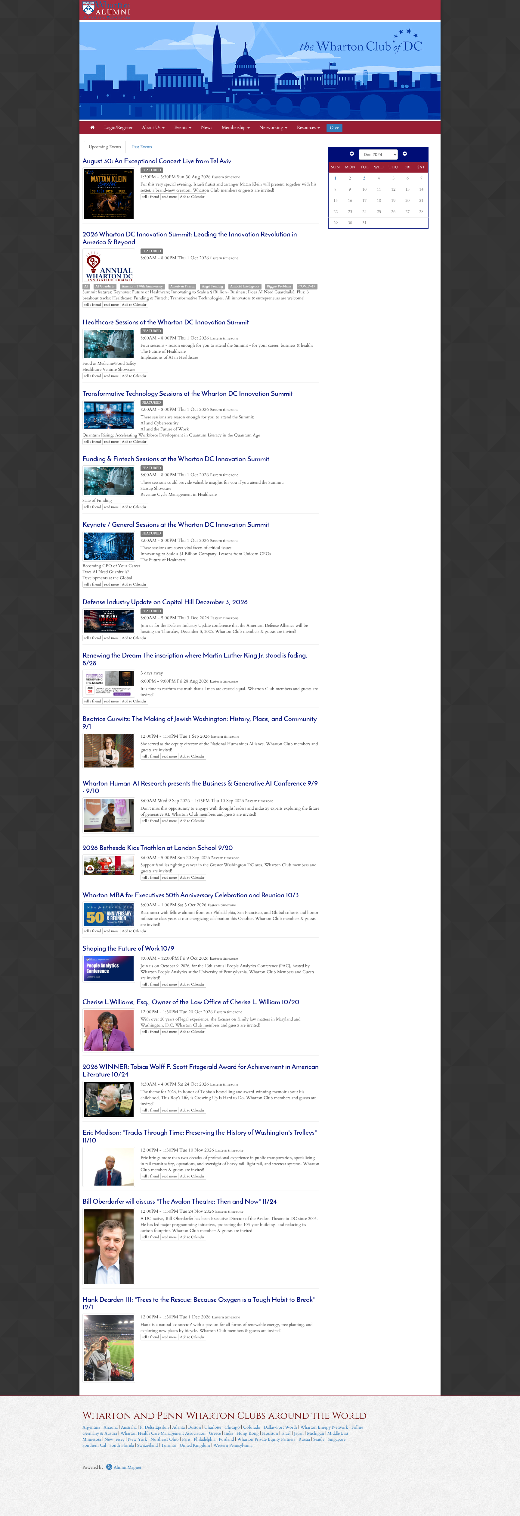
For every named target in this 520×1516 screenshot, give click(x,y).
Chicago (232, 1427)
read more (169, 196)
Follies (357, 1427)
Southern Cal (94, 1445)
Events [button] (181, 127)
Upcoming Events (105, 147)
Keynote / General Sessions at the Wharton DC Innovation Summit (175, 525)
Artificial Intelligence (244, 286)
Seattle (318, 1439)
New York (137, 1439)
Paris (186, 1439)
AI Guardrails (105, 286)
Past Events (142, 147)
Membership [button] (234, 127)
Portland (226, 1439)
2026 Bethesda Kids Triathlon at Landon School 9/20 (157, 848)
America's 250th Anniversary (142, 286)
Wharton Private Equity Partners (266, 1439)
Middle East (337, 1433)
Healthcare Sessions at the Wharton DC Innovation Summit (165, 322)
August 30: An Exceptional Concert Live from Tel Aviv (156, 161)
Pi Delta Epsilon (154, 1427)
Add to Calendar (192, 196)
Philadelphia (204, 1439)
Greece (215, 1433)
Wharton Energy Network (324, 1427)
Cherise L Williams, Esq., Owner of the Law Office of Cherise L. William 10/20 (190, 1002)
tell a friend (150, 196)
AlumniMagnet (127, 1467)
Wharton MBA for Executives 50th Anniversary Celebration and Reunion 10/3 (190, 895)
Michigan (315, 1433)
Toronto (168, 1445)
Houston (270, 1433)
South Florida (122, 1445)
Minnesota (91, 1439)
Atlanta (178, 1427)
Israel (286, 1433)
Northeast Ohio (164, 1439)
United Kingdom (195, 1445)
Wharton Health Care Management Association (163, 1433)
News (206, 127)
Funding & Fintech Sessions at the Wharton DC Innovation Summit (175, 459)
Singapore (336, 1439)
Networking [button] (271, 127)
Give (334, 128)
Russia (304, 1439)
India (228, 1433)
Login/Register (118, 127)
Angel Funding (212, 286)
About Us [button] (152, 127)
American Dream (182, 286)
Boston (194, 1427)
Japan (299, 1433)
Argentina (91, 1427)
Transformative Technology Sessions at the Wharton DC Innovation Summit (187, 394)
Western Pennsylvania (232, 1445)
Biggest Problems (279, 286)
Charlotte (212, 1427)
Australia (129, 1427)
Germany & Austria (99, 1433)
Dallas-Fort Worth (280, 1427)
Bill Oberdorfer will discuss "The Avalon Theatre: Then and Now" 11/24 (179, 1202)
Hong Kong (248, 1433)
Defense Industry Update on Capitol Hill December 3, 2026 (165, 602)
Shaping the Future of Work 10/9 (128, 949)
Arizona (111, 1427)
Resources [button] (307, 127)
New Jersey (115, 1439)
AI (86, 286)
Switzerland (147, 1445)
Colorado (251, 1427)
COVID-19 (307, 286)
